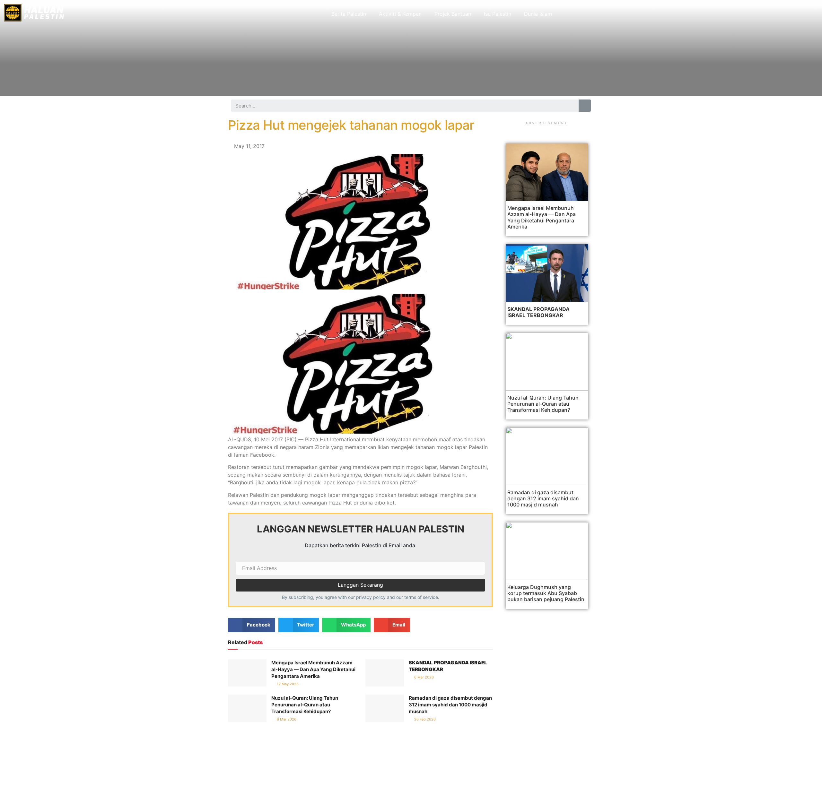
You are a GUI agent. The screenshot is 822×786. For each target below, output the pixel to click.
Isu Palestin (497, 14)
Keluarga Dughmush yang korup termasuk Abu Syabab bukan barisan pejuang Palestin (545, 593)
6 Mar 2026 (423, 677)
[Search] (585, 105)
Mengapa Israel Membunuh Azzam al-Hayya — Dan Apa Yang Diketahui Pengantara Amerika (313, 669)
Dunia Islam (538, 14)
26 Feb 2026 (424, 719)
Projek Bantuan (452, 14)
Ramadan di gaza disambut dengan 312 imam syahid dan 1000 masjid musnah (450, 704)
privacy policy (371, 597)
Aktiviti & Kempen (400, 14)
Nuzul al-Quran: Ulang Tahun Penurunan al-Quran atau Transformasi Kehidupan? (304, 704)
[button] (251, 625)
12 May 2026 (287, 684)
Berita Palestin (348, 14)
